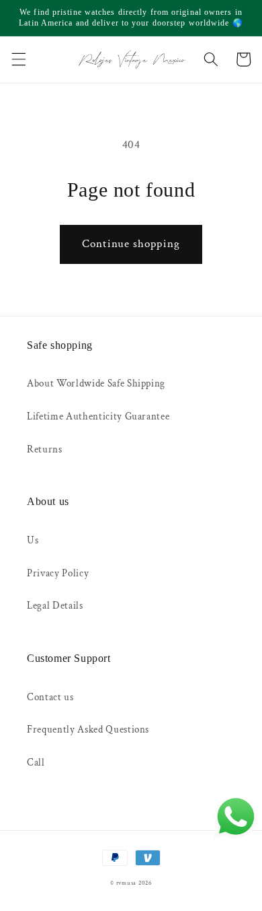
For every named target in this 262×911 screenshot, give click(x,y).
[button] (18, 59)
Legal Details (55, 605)
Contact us (50, 697)
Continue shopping (131, 243)
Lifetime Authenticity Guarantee (98, 416)
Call (36, 762)
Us (32, 540)
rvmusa (126, 883)
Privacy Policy (58, 573)
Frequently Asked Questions (88, 729)
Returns (44, 449)
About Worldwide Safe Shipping (96, 383)
